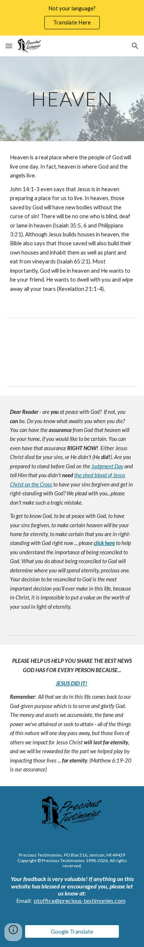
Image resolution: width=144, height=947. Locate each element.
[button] (9, 46)
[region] (72, 18)
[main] (72, 99)
